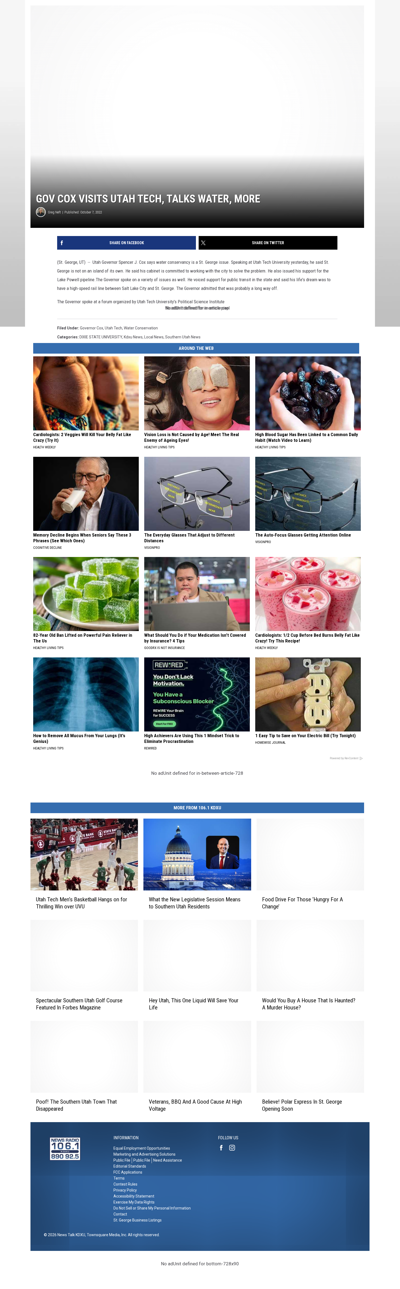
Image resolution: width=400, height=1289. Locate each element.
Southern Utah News (183, 337)
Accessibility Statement (133, 1196)
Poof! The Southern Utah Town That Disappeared (76, 1105)
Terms (119, 1178)
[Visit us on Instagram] (234, 1147)
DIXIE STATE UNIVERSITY (100, 337)
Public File (121, 1160)
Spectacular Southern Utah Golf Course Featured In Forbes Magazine (79, 1004)
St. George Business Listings (137, 1220)
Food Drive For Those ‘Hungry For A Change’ (302, 903)
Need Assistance (167, 1160)
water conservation (141, 328)
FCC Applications (127, 1172)
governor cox (91, 328)
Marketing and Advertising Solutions (144, 1154)
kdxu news (133, 337)
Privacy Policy (125, 1190)
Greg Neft (54, 212)
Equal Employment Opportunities (141, 1148)
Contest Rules (125, 1184)
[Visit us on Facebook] (223, 1147)
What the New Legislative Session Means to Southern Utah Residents (195, 903)
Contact (120, 1214)
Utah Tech (113, 328)
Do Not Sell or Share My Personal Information (152, 1208)
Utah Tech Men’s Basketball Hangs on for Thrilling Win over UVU (81, 903)
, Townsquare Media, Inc (105, 1235)
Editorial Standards (129, 1166)
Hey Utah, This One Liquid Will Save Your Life (193, 1004)
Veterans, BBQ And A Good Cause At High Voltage (195, 1105)
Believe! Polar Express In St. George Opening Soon (302, 1105)
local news (154, 337)
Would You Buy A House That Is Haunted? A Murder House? (308, 1004)
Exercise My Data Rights (134, 1202)
